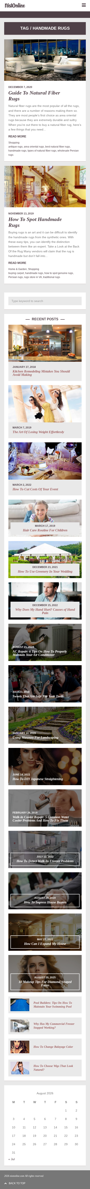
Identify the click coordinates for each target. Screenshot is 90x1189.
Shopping (13, 142)
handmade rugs (17, 150)
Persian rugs (15, 277)
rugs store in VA (33, 277)
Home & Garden (17, 269)
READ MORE (17, 136)
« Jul (11, 1159)
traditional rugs (51, 277)
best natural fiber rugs (57, 146)
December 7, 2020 (20, 87)
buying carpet (16, 273)
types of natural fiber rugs (42, 150)
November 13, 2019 (21, 213)
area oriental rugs (34, 146)
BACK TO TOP (17, 1183)
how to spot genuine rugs (58, 273)
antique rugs (15, 146)
